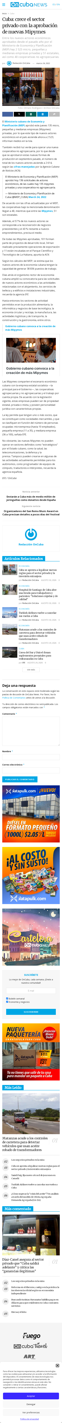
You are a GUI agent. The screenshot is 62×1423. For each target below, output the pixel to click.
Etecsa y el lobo (18, 1312)
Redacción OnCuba (21, 63)
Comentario (9, 713)
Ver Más (31, 670)
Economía (24, 566)
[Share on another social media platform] (54, 114)
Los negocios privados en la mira (27, 1160)
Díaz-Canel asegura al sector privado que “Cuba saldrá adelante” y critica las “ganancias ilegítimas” (23, 1265)
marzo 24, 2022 (43, 63)
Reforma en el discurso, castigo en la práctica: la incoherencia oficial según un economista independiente (35, 1290)
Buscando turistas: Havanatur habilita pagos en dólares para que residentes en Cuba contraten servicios (35, 1302)
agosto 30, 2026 (48, 580)
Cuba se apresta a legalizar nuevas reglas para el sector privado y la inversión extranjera (38, 573)
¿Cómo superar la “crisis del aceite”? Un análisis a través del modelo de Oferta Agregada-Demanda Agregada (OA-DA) (34, 1196)
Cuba (12, 13)
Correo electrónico (13, 764)
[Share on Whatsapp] (31, 114)
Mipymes (47, 211)
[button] (57, 1365)
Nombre (7, 751)
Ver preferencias (31, 1412)
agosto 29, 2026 (48, 643)
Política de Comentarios (14, 697)
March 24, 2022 (37, 197)
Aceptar (31, 1395)
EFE (23, 662)
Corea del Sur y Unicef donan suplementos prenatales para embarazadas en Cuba (35, 655)
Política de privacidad (29, 1419)
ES (54, 4)
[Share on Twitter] (19, 114)
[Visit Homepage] (29, 4)
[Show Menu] (3, 4)
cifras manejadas (24, 166)
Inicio (4, 13)
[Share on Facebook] (7, 114)
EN (58, 4)
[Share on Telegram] (42, 114)
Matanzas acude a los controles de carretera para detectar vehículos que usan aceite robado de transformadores (25, 1144)
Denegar (31, 1404)
